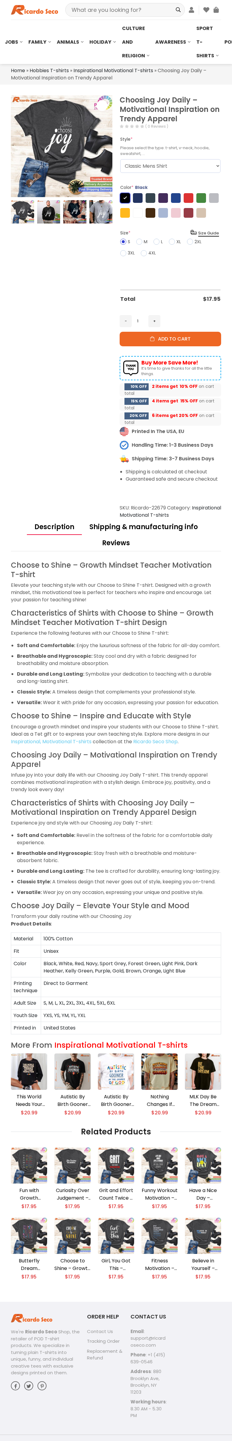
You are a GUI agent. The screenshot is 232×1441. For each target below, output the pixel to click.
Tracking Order (103, 1341)
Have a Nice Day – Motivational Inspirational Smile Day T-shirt (203, 1194)
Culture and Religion (133, 42)
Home (18, 70)
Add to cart (172, 338)
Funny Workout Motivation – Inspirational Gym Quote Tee (160, 1194)
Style (126, 139)
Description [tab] (54, 527)
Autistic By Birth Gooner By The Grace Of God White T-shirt (116, 1100)
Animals (68, 42)
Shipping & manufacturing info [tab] (143, 527)
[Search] (178, 10)
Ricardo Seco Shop (155, 741)
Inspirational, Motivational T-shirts (51, 741)
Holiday (100, 42)
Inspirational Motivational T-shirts (113, 70)
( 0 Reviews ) (156, 126)
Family (37, 42)
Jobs (11, 42)
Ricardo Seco (41, 1331)
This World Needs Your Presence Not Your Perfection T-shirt (29, 1100)
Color (134, 187)
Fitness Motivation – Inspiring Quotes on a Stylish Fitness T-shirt (159, 1264)
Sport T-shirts (205, 42)
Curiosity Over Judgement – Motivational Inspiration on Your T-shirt (72, 1194)
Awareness (170, 42)
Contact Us (100, 1331)
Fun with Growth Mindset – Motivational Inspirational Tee (29, 1194)
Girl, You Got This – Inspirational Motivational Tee (116, 1264)
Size (125, 233)
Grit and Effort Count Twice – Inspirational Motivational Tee (116, 1194)
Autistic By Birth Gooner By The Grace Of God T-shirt (72, 1100)
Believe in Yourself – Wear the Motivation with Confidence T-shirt (203, 1264)
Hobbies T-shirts (49, 70)
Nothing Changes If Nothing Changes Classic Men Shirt (160, 1100)
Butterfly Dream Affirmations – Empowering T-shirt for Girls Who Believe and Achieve (29, 1264)
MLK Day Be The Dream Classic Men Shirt (203, 1100)
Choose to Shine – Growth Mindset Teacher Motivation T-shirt (72, 1264)
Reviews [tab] (116, 543)
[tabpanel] (116, 797)
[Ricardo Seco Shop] (34, 9)
